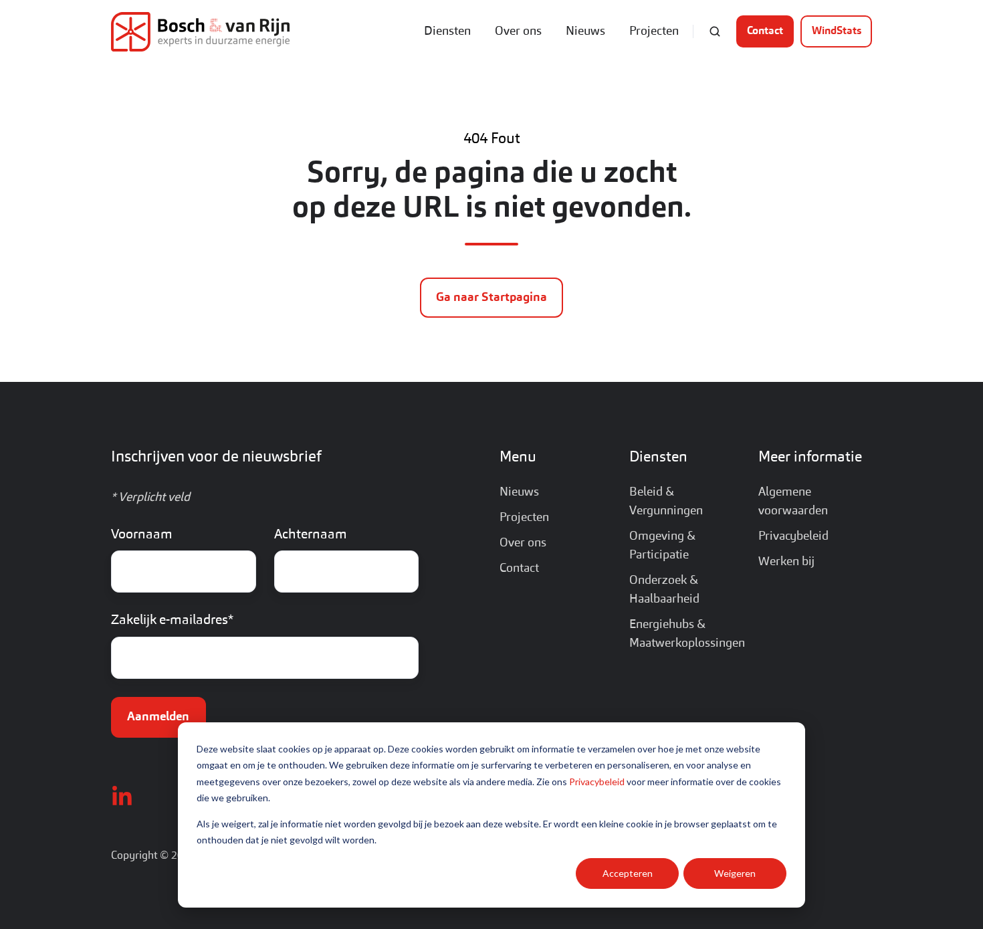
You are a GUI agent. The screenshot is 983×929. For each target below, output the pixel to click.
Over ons (518, 31)
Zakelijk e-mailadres (172, 620)
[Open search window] (715, 31)
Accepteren (628, 873)
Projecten (654, 31)
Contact (765, 31)
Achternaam (310, 535)
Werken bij (786, 562)
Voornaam (142, 535)
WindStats (836, 31)
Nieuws (585, 31)
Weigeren (735, 873)
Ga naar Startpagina (491, 298)
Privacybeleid (597, 781)
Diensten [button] (447, 31)
